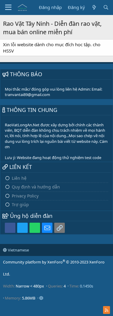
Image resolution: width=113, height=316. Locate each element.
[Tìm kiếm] (106, 7)
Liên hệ (19, 178)
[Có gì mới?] (94, 7)
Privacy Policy (25, 196)
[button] (8, 7)
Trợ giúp (20, 204)
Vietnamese (18, 250)
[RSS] (106, 310)
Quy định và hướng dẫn (36, 187)
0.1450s (86, 286)
